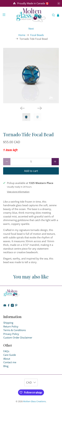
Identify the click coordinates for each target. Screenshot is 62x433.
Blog (5, 366)
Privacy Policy (11, 334)
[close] (58, 3)
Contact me (9, 362)
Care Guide (9, 354)
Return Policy (10, 326)
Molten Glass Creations (34, 401)
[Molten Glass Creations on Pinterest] (16, 305)
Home (21, 35)
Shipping (8, 322)
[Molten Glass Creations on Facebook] (8, 305)
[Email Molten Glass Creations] (4, 305)
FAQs (6, 351)
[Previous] (22, 108)
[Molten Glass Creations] (31, 15)
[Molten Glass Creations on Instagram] (12, 305)
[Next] (39, 108)
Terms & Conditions (14, 330)
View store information (18, 191)
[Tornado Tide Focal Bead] (31, 75)
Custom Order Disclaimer (17, 337)
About (6, 358)
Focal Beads (37, 35)
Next (31, 28)
